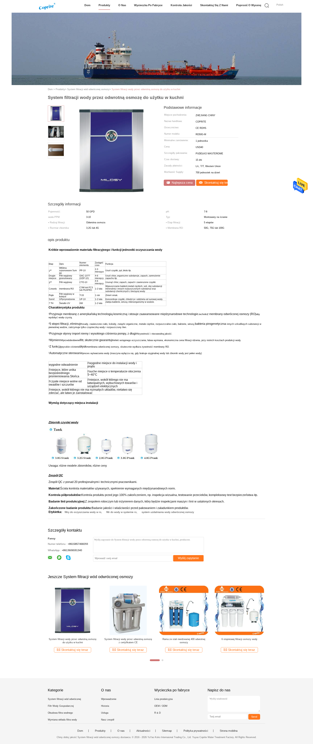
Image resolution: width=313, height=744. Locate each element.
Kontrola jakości (181, 5)
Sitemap (167, 731)
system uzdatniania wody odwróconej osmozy (168, 512)
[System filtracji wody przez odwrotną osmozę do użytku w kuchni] (72, 610)
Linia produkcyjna (163, 699)
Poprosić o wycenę (248, 5)
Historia (105, 706)
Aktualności (143, 731)
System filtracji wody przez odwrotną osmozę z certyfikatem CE (128, 641)
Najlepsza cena (182, 182)
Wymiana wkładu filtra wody (62, 719)
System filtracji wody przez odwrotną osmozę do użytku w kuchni (146, 89)
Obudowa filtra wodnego (60, 712)
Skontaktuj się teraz (215, 182)
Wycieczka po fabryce (148, 5)
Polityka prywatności (195, 731)
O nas (122, 5)
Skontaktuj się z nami (214, 5)
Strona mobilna (228, 731)
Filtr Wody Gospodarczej (61, 706)
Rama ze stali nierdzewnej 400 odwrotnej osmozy (183, 641)
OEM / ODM (160, 706)
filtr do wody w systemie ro (121, 512)
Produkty (104, 5)
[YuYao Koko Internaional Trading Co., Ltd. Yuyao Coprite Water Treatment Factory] (47, 6)
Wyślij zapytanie (188, 558)
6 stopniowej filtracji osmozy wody (239, 639)
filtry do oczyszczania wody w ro (83, 512)
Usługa (104, 712)
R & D (157, 712)
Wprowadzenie (108, 699)
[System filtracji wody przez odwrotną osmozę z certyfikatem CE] (128, 610)
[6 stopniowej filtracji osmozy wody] (239, 610)
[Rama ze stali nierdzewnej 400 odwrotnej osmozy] (183, 610)
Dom (87, 5)
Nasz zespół (107, 719)
